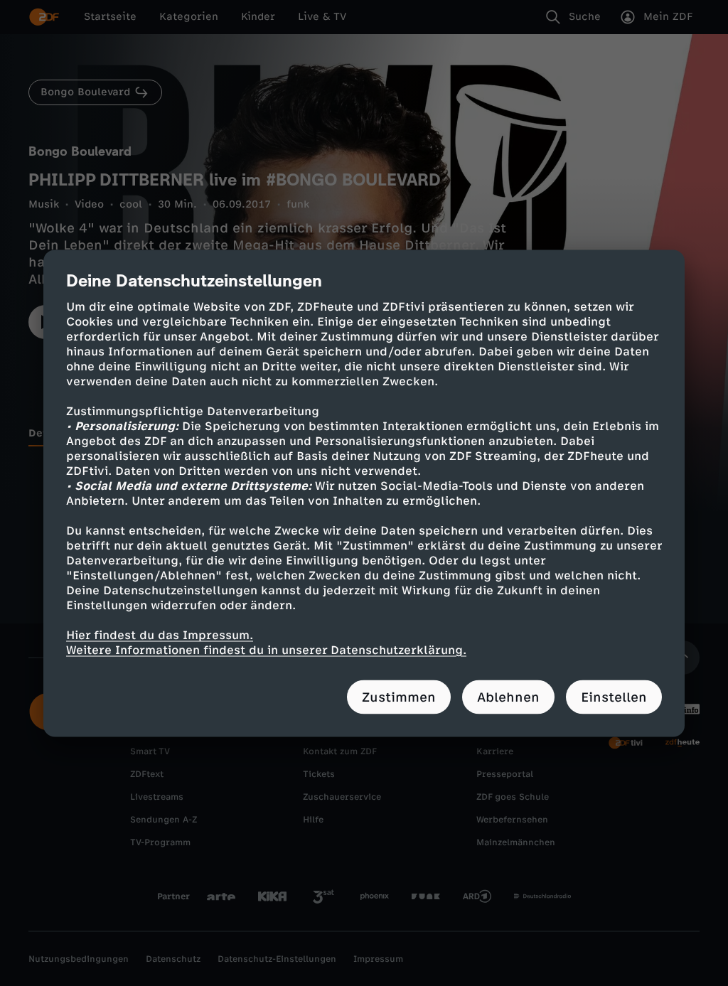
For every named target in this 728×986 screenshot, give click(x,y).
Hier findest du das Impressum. (159, 634)
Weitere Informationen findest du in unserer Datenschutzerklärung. (266, 649)
